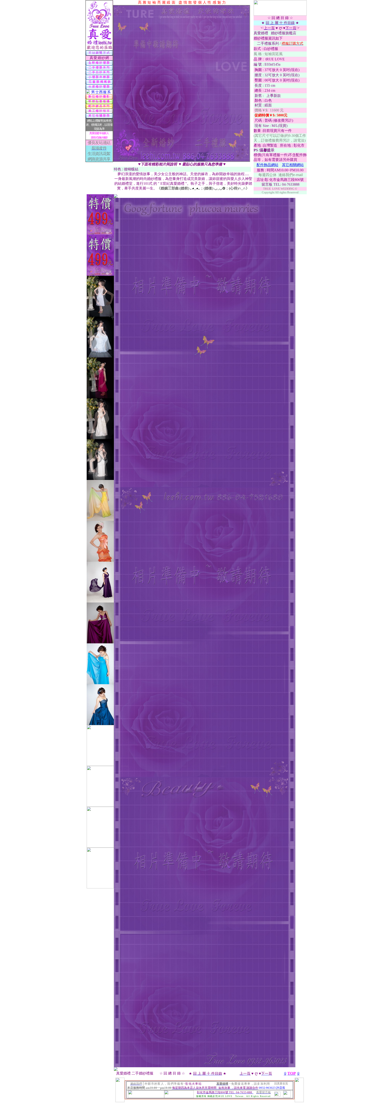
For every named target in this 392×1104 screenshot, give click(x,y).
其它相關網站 (293, 165)
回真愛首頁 (281, 1083)
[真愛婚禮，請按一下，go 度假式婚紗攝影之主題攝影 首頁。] (146, 1097)
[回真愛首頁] (280, 14)
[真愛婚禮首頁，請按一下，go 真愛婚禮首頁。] (99, 49)
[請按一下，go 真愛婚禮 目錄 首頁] (287, 1096)
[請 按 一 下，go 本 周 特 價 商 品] (100, 234)
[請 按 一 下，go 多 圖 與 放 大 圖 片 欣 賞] (116, 197)
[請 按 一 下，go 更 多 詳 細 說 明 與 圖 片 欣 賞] (116, 1070)
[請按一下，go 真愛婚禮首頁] (179, 1097)
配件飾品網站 (267, 165)
